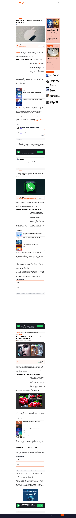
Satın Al (21, 128)
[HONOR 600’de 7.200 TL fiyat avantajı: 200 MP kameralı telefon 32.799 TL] (47, 95)
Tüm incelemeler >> (57, 46)
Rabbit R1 (36, 120)
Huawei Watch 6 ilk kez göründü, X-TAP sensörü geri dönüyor (55, 89)
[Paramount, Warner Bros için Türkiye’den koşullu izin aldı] (53, 23)
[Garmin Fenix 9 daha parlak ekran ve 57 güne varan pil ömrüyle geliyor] (47, 81)
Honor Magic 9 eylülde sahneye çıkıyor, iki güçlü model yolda (54, 75)
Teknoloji (20, 18)
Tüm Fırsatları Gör (29, 137)
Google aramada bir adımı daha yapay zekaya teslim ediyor (52, 39)
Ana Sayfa (17, 18)
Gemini (39, 63)
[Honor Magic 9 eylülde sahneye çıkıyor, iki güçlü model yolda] (47, 75)
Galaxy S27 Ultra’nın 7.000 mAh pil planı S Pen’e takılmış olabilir (54, 102)
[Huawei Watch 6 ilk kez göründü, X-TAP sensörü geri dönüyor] (47, 89)
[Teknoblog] (22, 3)
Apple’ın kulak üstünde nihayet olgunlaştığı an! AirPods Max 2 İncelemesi (51, 67)
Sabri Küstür (19, 24)
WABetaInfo (32, 216)
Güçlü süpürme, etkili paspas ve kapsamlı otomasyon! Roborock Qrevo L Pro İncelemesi (52, 33)
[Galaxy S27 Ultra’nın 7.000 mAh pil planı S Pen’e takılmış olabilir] (47, 102)
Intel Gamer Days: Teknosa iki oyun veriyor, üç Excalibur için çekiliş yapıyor (52, 36)
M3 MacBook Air (20, 107)
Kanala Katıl (40, 326)
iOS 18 (33, 62)
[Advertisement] (30, 302)
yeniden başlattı (35, 51)
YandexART (18, 368)
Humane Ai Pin (40, 119)
